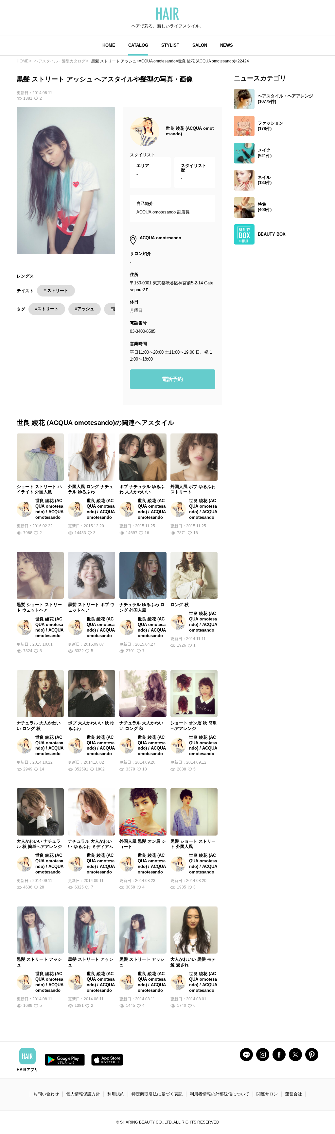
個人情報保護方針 (83, 1094)
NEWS (226, 45)
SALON (199, 45)
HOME (108, 45)
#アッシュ (84, 308)
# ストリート (56, 290)
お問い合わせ (46, 1094)
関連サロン (267, 1094)
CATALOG (138, 45)
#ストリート (47, 308)
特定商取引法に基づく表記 (157, 1094)
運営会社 (293, 1094)
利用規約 (115, 1094)
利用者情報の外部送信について (219, 1094)
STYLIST (170, 45)
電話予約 (172, 379)
